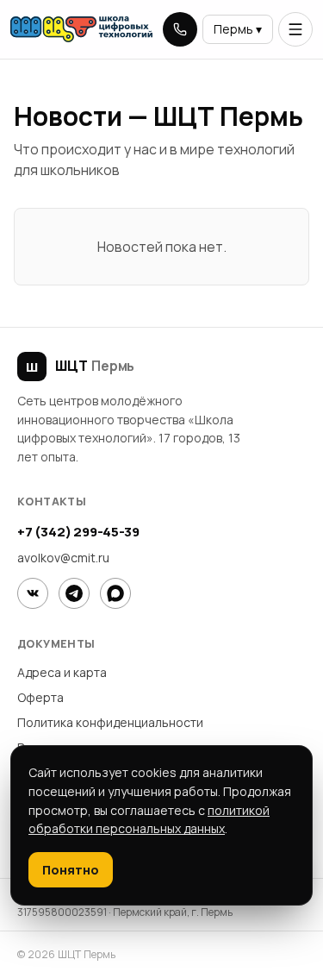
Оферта (40, 697)
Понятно (70, 870)
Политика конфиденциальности (110, 722)
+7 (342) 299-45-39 (78, 532)
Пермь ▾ (238, 29)
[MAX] (115, 593)
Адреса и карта (62, 672)
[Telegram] (74, 593)
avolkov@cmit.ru (63, 557)
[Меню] (295, 29)
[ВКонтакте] (32, 593)
